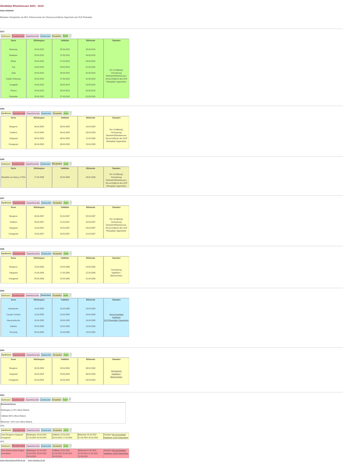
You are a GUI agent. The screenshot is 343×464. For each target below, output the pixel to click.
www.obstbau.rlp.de (36, 460)
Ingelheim (108, 438)
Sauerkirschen (32, 36)
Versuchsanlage (119, 435)
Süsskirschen (18, 36)
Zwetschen (45, 36)
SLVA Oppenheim (120, 438)
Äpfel (66, 113)
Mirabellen (56, 36)
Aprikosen (5, 36)
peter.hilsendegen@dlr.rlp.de (13, 460)
